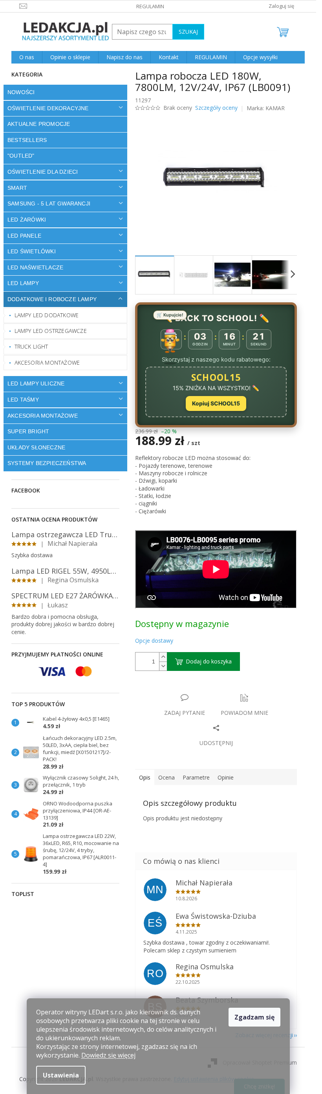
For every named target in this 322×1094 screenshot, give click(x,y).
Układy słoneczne (36, 447)
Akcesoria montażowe (47, 362)
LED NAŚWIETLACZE (35, 267)
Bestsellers (27, 140)
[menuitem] (26, 57)
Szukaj (188, 31)
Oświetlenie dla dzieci (42, 172)
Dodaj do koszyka (209, 661)
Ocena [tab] (166, 777)
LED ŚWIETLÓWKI (31, 251)
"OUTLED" (21, 156)
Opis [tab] (144, 777)
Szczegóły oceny (216, 107)
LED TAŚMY (23, 399)
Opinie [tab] (226, 777)
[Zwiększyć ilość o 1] (163, 656)
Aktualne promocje (38, 124)
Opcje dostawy (154, 640)
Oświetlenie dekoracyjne (48, 108)
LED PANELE (24, 236)
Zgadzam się (254, 1017)
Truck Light (31, 346)
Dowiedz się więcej (108, 1055)
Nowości (21, 92)
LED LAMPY (23, 283)
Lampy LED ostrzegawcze (51, 330)
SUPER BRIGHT (28, 431)
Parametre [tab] (196, 777)
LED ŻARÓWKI (26, 219)
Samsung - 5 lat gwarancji (48, 203)
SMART (17, 188)
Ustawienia (61, 1075)
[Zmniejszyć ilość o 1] (163, 666)
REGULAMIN (150, 6)
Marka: (266, 108)
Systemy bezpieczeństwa (46, 463)
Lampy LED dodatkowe (47, 315)
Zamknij (190, 689)
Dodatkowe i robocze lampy (52, 299)
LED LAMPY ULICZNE (35, 383)
